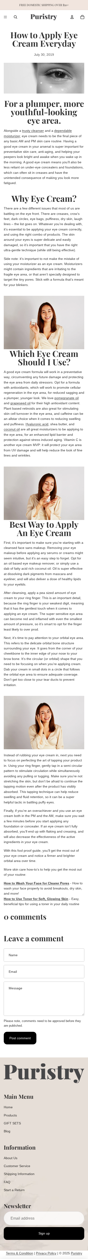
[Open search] (15, 17)
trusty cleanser (33, 131)
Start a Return (14, 1190)
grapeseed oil (20, 403)
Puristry (76, 1253)
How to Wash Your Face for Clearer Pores (36, 883)
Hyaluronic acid (37, 424)
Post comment (20, 1038)
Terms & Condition (19, 1253)
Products (10, 1115)
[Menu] (5, 17)
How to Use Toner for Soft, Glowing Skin (36, 899)
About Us (10, 1158)
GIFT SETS (12, 1123)
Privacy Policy (46, 1253)
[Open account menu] (72, 17)
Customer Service (17, 1166)
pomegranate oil (66, 398)
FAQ (7, 1182)
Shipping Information (19, 1174)
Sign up (44, 1233)
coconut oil (12, 429)
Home (8, 1107)
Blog (7, 1131)
